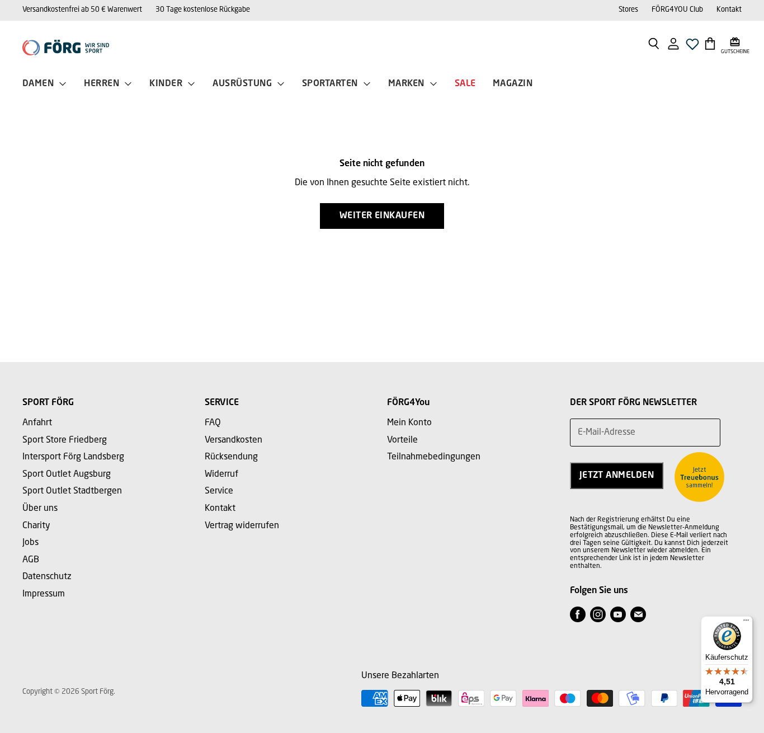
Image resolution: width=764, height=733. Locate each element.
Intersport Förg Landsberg (73, 457)
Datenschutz (47, 576)
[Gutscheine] (735, 43)
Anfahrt (37, 423)
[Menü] (746, 622)
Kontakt (729, 9)
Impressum (43, 594)
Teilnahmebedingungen (433, 457)
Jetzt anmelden (616, 475)
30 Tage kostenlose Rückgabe (202, 9)
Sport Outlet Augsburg (66, 474)
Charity (36, 525)
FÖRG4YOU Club (677, 9)
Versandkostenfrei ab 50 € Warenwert (82, 9)
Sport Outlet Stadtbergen (72, 491)
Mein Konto (409, 423)
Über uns (40, 508)
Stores (628, 9)
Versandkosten (233, 440)
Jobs (30, 542)
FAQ (213, 423)
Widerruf (221, 474)
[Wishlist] (692, 47)
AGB (30, 560)
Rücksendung (231, 457)
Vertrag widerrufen (242, 525)
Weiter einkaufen (382, 216)
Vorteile (402, 440)
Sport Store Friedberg (64, 440)
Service (219, 491)
